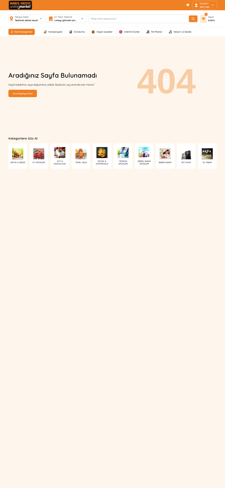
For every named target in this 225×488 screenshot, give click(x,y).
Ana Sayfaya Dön (23, 93)
